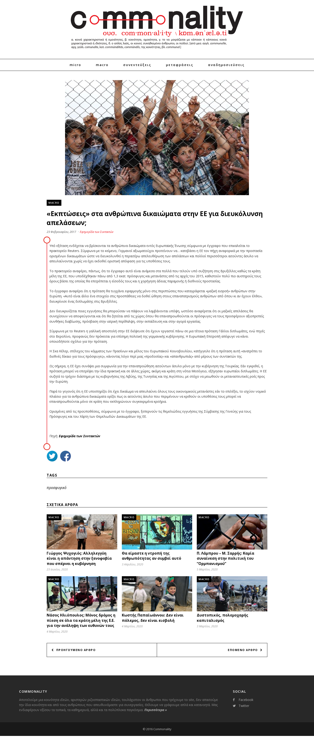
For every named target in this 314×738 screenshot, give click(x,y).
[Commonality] (157, 51)
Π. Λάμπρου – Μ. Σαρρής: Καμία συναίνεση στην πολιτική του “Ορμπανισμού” (225, 558)
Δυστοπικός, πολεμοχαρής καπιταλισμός (222, 618)
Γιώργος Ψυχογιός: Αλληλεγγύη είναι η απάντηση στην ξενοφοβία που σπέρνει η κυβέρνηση (79, 558)
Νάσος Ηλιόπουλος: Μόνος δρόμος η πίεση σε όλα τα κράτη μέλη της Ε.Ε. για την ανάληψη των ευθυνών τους (81, 620)
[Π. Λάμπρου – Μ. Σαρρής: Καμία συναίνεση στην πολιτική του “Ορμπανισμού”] (232, 548)
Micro (75, 65)
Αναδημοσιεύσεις (226, 65)
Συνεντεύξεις (137, 65)
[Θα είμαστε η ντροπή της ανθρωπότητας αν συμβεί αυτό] (157, 549)
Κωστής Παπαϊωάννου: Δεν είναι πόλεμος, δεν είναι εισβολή (153, 618)
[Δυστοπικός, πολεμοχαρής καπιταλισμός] (232, 610)
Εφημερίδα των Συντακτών (96, 232)
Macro (102, 65)
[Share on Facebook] (65, 457)
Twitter (244, 705)
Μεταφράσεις (179, 65)
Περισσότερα (155, 710)
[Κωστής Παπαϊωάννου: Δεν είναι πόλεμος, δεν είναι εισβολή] (157, 610)
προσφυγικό (56, 487)
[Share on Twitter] (52, 457)
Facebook (246, 699)
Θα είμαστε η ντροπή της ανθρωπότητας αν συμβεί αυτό (151, 556)
